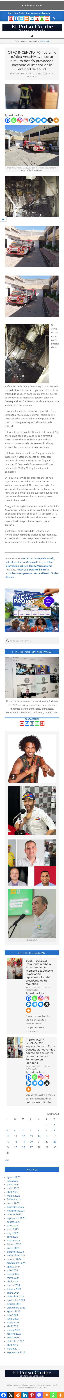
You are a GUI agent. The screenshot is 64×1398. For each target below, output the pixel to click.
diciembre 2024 (15, 1251)
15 (47, 1136)
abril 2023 (12, 1326)
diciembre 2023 (15, 1296)
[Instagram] (20, 120)
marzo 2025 (13, 1240)
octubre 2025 (14, 1214)
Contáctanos (32, 719)
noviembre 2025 (16, 1210)
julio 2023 (12, 1315)
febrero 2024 (14, 1288)
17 (8, 1141)
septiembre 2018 (16, 1352)
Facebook (45, 41)
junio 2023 (13, 1318)
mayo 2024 (13, 1277)
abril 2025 (12, 1236)
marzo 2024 (13, 1285)
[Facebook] (7, 120)
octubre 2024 (14, 1259)
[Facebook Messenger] (44, 120)
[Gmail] (26, 120)
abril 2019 (12, 1344)
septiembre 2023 (16, 1307)
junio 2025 (13, 1229)
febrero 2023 (14, 1333)
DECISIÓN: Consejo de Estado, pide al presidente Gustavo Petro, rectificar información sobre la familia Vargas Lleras (30, 562)
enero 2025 (13, 1247)
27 (31, 1147)
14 (39, 1136)
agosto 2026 (13, 1177)
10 (8, 1136)
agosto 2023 (13, 1311)
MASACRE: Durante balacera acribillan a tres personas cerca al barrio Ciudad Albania (32, 573)
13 (31, 1136)
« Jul (7, 1159)
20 (31, 1141)
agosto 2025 (13, 1221)
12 (23, 1136)
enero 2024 (13, 1292)
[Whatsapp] (13, 120)
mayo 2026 (13, 1188)
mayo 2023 (13, 1322)
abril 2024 (12, 1281)
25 (15, 1147)
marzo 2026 (13, 1195)
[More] (56, 120)
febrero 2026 (14, 1199)
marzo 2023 (13, 1329)
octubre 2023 (14, 1303)
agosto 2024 (13, 1266)
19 (23, 1141)
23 (54, 1141)
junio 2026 (13, 1184)
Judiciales (32, 76)
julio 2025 (12, 1225)
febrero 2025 (14, 1244)
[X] (50, 120)
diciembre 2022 (15, 1341)
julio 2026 (12, 1180)
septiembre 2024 (16, 1262)
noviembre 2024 (16, 1255)
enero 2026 (13, 1203)
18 (15, 1141)
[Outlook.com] (32, 120)
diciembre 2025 (15, 1206)
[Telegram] (38, 120)
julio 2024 (12, 1270)
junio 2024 (13, 1274)
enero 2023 (13, 1337)
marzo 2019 (13, 1348)
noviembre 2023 (16, 1300)
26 (23, 1147)
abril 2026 (12, 1191)
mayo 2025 (13, 1233)
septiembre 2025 (16, 1218)
